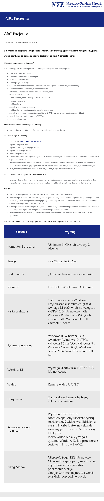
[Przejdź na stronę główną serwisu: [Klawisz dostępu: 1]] (77, 4)
